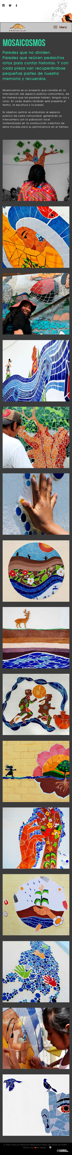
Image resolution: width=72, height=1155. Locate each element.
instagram (3, 5)
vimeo (10, 5)
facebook (16, 5)
